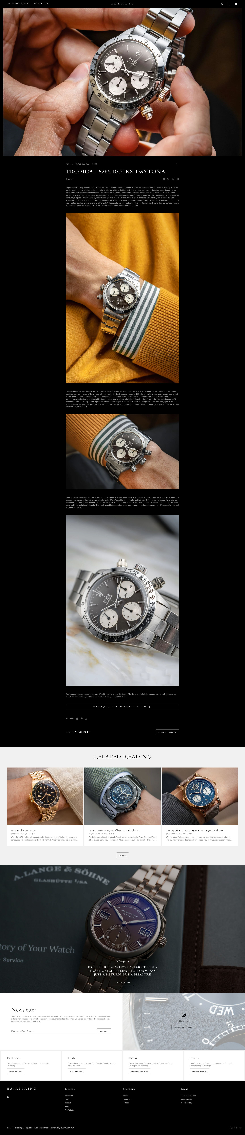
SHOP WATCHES (15, 1071)
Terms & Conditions (188, 1096)
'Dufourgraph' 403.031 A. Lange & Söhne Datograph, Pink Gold (194, 830)
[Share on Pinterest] (168, 179)
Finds (67, 1099)
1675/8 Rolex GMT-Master (24, 830)
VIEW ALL (122, 855)
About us (126, 1096)
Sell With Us (69, 1110)
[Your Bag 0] (229, 4)
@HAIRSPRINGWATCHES (184, 1027)
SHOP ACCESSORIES (139, 1071)
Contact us (127, 1099)
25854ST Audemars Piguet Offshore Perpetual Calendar (114, 830)
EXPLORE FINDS (77, 1071)
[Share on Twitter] (173, 179)
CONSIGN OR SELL (122, 982)
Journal (68, 1103)
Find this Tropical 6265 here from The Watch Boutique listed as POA (120, 707)
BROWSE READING (199, 1071)
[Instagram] (8, 1096)
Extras (67, 1107)
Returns (126, 1103)
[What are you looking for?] (222, 4)
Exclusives (69, 1096)
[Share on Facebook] (164, 179)
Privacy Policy (186, 1099)
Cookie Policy (186, 1103)
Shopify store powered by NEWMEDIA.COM (57, 1128)
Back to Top (236, 1128)
